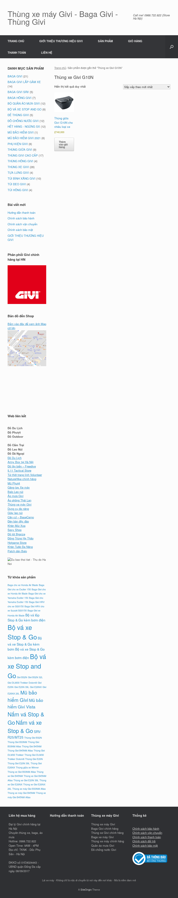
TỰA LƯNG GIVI (18, 172)
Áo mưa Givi (15, 496)
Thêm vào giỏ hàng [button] (63, 144)
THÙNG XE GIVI (18, 167)
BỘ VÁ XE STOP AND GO (24, 109)
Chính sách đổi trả (143, 841)
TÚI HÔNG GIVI (18, 190)
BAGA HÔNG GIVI (19, 98)
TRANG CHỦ (16, 41)
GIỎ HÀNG (135, 41)
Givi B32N (22, 677)
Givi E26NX (36, 687)
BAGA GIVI (15, 76)
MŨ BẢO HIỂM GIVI (21, 132)
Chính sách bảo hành (21, 218)
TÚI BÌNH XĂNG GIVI (21, 178)
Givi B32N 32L (35, 677)
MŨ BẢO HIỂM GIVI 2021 (24, 138)
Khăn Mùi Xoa (16, 526)
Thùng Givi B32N (33, 737)
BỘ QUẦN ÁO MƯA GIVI (24, 103)
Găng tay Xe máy (19, 487)
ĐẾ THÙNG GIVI (18, 115)
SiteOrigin (86, 889)
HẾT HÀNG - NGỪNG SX (24, 126)
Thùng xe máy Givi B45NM (21, 793)
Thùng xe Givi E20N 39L (26, 780)
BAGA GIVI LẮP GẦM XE (24, 82)
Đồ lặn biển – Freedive (22, 466)
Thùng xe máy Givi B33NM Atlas (29, 788)
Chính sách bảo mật (20, 230)
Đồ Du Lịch (14, 458)
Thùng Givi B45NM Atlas (20, 750)
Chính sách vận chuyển (22, 224)
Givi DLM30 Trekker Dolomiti (22, 682)
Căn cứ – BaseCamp (21, 517)
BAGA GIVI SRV (18, 92)
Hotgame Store (17, 543)
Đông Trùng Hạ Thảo (20, 538)
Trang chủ (60, 68)
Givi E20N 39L (21, 687)
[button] (171, 46)
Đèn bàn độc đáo (18, 521)
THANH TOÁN (17, 52)
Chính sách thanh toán (146, 837)
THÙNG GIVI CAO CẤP (23, 155)
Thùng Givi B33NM (17, 742)
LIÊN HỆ (46, 52)
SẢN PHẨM (105, 41)
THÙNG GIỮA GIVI (20, 149)
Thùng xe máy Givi (19, 504)
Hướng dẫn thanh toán (21, 212)
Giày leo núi (15, 513)
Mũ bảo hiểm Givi (22, 696)
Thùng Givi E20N (34, 759)
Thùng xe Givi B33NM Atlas (22, 771)
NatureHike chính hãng (22, 479)
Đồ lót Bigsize (16, 534)
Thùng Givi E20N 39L (19, 763)
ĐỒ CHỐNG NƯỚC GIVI (23, 121)
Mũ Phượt (14, 483)
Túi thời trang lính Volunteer (25, 475)
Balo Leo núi (15, 492)
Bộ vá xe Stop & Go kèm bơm (25, 643)
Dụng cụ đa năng (18, 509)
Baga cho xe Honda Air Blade (23, 585)
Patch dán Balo (17, 551)
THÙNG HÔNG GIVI (20, 161)
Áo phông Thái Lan (19, 500)
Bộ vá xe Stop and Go (27, 666)
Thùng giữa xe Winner (27, 767)
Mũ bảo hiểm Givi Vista (25, 703)
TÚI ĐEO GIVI (17, 184)
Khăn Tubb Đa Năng (20, 547)
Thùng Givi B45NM (31, 746)
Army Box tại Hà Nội (20, 462)
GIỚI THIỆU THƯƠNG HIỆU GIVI (61, 41)
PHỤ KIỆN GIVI (18, 144)
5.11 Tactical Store (19, 470)
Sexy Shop (14, 530)
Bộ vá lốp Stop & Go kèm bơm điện (26, 617)
